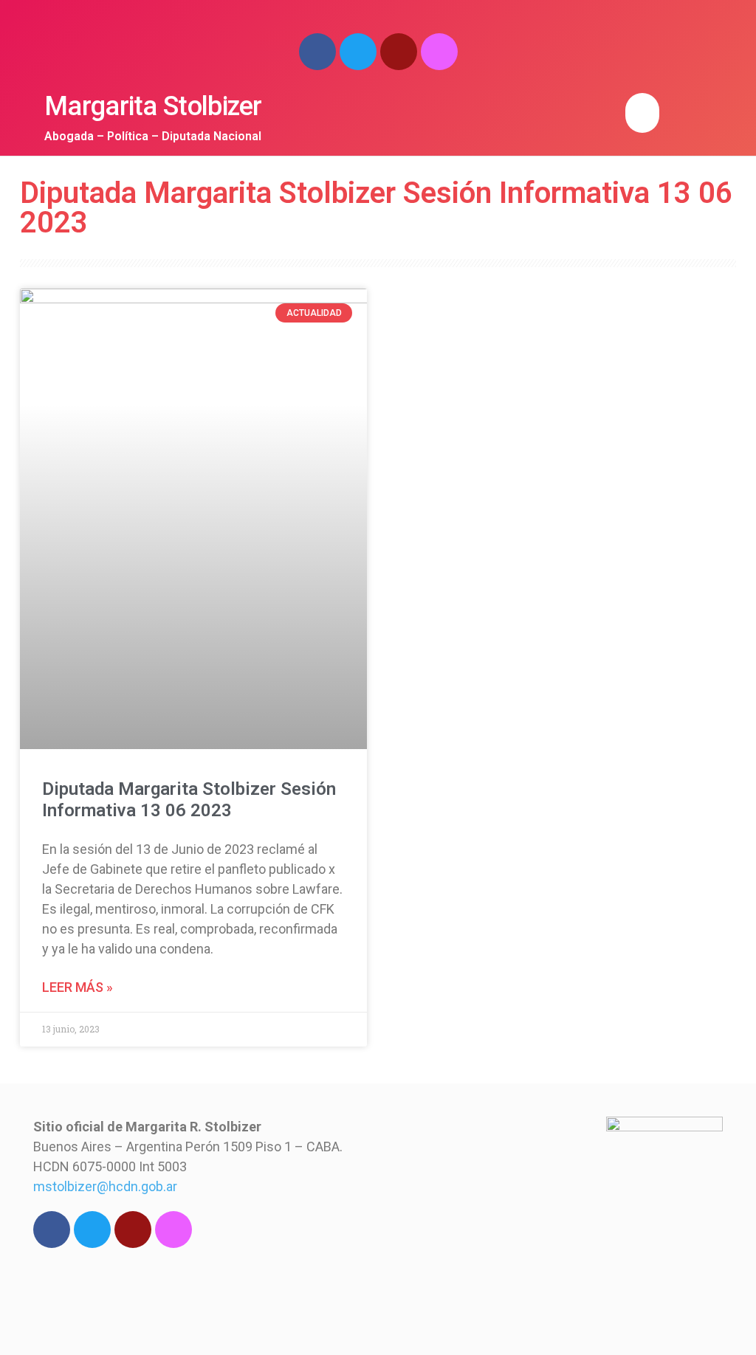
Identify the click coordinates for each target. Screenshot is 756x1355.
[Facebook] (317, 51)
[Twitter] (358, 51)
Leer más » (77, 987)
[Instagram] (439, 51)
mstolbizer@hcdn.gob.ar (105, 1186)
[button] (642, 113)
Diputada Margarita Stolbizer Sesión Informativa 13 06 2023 (189, 800)
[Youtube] (398, 51)
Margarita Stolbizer (153, 106)
